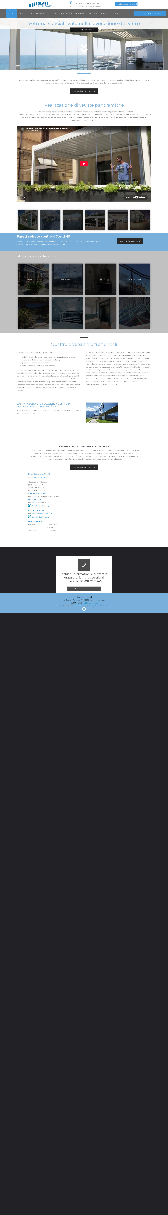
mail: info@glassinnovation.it (126, 4)
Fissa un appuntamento (84, 30)
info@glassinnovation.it (91, 603)
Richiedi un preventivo (84, 589)
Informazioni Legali (79, 606)
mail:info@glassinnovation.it (130, 241)
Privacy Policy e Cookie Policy (100, 606)
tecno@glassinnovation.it (42, 513)
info (33, 502)
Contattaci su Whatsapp (41, 506)
